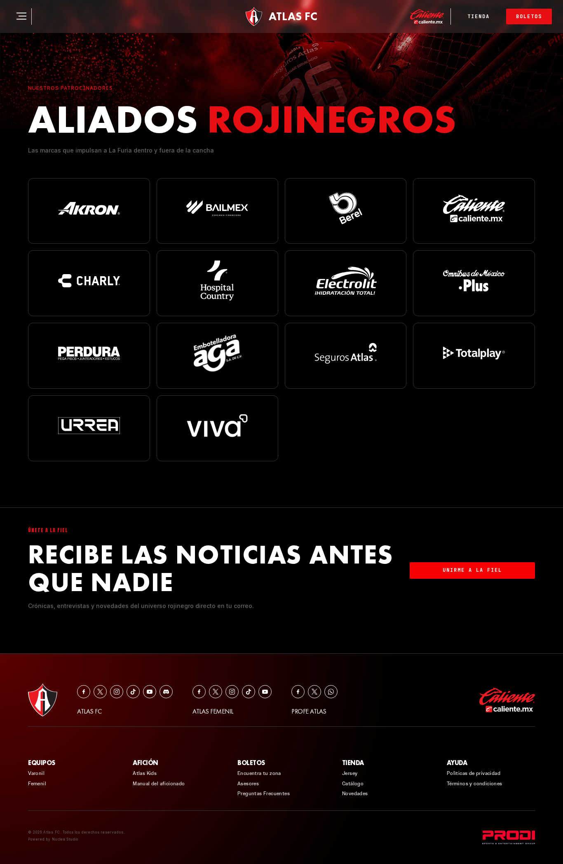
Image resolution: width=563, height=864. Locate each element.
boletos (529, 16)
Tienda (478, 16)
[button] (37, 16)
